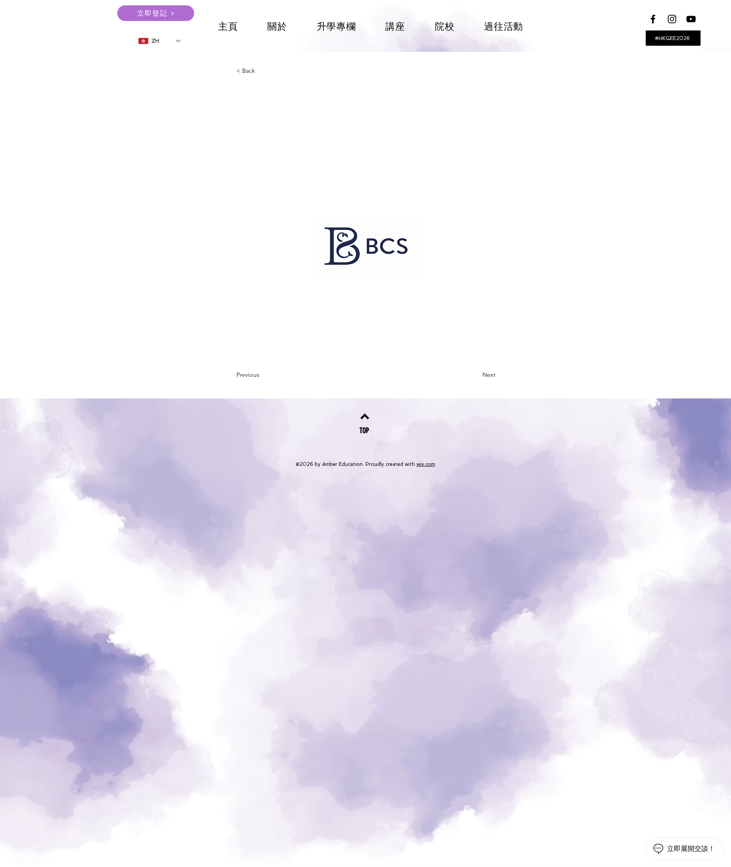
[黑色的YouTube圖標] (691, 19)
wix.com (426, 464)
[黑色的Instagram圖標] (672, 19)
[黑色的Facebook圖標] (653, 19)
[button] (395, 26)
